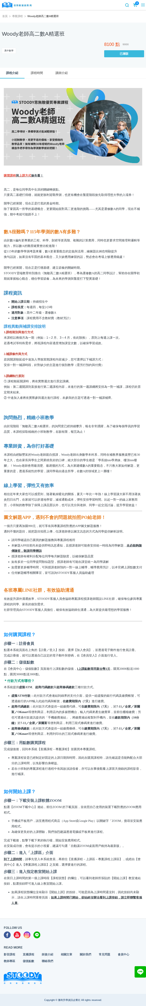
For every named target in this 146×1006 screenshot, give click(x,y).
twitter (27, 934)
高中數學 (8, 50)
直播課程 (28, 954)
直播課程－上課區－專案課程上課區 (95, 859)
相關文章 (66, 954)
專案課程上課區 (35, 864)
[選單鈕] (143, 5)
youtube (17, 934)
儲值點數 (28, 961)
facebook (7, 934)
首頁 (5, 16)
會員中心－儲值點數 (23, 668)
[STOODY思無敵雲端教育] (17, 5)
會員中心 (123, 954)
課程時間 (37, 73)
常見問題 (104, 954)
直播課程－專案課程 (54, 749)
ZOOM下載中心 (23, 807)
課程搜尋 (127, 5)
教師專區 (9, 961)
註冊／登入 (48, 650)
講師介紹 (62, 73)
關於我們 (85, 954)
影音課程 (9, 954)
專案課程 (17, 16)
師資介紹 (47, 954)
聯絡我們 (47, 961)
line (36, 934)
